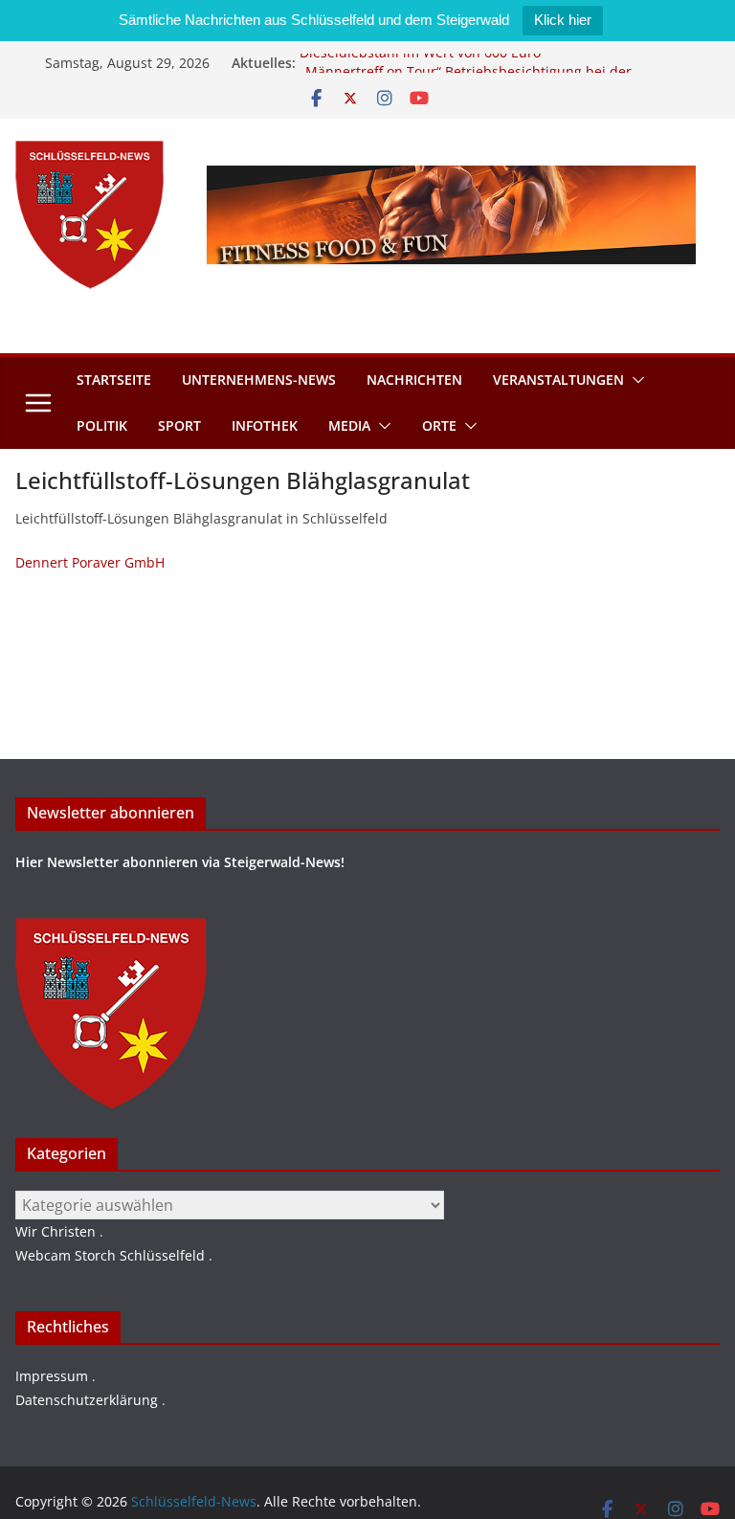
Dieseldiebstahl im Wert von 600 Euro (420, 58)
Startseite (114, 379)
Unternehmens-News (259, 379)
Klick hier (562, 19)
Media (349, 425)
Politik (102, 425)
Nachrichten (414, 379)
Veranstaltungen (558, 379)
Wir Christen (55, 1231)
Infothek (265, 425)
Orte (439, 425)
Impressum (51, 1376)
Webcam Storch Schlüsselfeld (110, 1255)
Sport (179, 425)
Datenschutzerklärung (86, 1400)
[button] (634, 380)
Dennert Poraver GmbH (90, 562)
